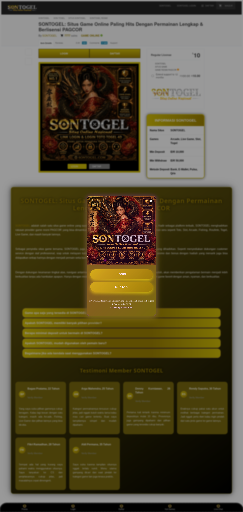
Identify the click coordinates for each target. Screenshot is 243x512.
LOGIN (121, 274)
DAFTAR (121, 286)
